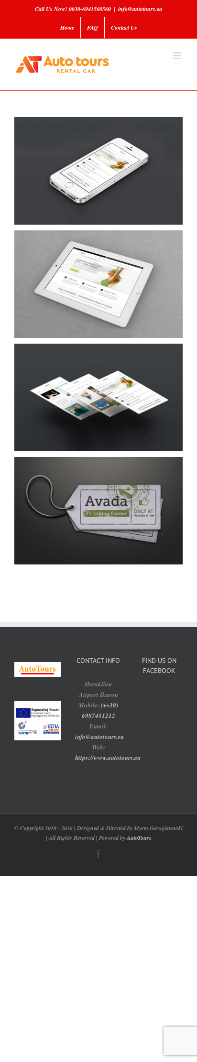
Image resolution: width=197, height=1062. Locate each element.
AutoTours (139, 838)
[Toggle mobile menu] (178, 56)
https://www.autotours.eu (108, 757)
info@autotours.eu (140, 9)
